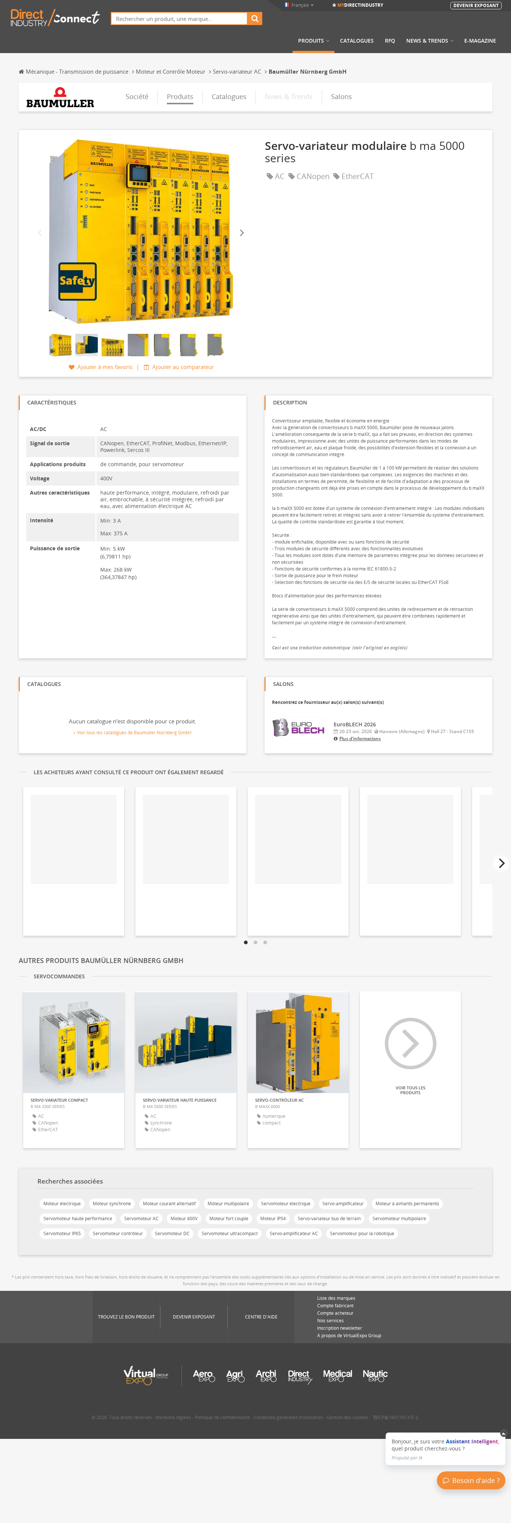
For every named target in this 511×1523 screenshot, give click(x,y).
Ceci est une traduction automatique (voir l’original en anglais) (339, 647)
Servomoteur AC (141, 1218)
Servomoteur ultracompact (230, 1233)
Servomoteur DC (172, 1233)
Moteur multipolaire (228, 1203)
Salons (341, 96)
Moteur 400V (184, 1218)
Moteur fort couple (228, 1218)
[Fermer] (504, 1433)
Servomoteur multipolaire (399, 1218)
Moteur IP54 (273, 1218)
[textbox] (179, 18)
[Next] (241, 233)
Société (137, 96)
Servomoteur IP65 (62, 1233)
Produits (311, 40)
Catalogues (357, 40)
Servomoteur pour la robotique (362, 1233)
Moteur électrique (62, 1203)
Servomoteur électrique (285, 1203)
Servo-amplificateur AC (294, 1233)
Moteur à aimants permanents (407, 1203)
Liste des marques (336, 1298)
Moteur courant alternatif (169, 1203)
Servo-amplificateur (343, 1203)
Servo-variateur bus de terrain (329, 1218)
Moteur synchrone (112, 1203)
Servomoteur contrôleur (118, 1233)
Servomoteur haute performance (77, 1218)
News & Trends (427, 40)
